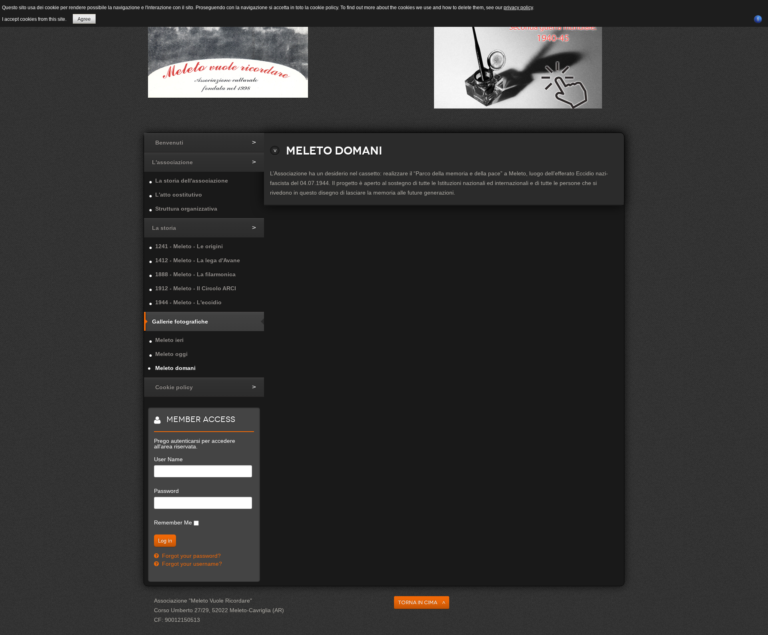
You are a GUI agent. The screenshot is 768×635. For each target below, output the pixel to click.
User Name (168, 459)
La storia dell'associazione (191, 180)
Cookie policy (174, 387)
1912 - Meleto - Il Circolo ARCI (195, 288)
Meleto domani (175, 368)
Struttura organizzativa (186, 208)
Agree (84, 19)
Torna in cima (417, 602)
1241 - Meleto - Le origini (189, 246)
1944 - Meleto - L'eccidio (188, 302)
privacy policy (518, 7)
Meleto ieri (169, 340)
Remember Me (173, 522)
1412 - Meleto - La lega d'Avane (197, 260)
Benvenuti (169, 142)
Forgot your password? (190, 556)
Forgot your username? (191, 564)
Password (166, 491)
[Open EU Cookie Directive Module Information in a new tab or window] (758, 18)
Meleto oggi (171, 354)
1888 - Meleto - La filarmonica (195, 274)
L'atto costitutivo (178, 194)
